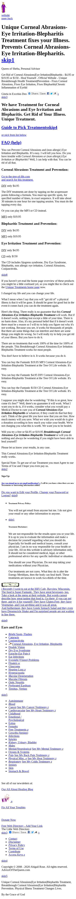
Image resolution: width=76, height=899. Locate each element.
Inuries (12, 739)
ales (11, 745)
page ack (7, 18)
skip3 (4, 97)
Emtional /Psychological (16, 718)
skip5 (4, 694)
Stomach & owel (18, 771)
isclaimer (14, 841)
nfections (13, 735)
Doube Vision (16, 647)
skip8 (4, 274)
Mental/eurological (19, 748)
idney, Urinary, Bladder (22, 742)
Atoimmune (15, 700)
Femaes (13, 726)
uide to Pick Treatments (24, 127)
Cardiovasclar (16, 710)
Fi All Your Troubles (13, 807)
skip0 (4, 620)
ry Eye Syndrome (19, 650)
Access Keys (16, 854)
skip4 (52, 127)
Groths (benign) (18, 732)
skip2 (4, 469)
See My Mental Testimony (47, 748)
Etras (11, 723)
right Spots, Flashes (20, 634)
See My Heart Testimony (41, 710)
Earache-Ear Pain (19, 653)
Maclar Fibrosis (17, 679)
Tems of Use (16, 848)
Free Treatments (18, 729)
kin (10, 767)
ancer (12, 707)
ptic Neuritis (16, 682)
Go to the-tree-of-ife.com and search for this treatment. (17, 178)
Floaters (14, 663)
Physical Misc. (17, 758)
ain (11, 755)
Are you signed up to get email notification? (20, 483)
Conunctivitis (16, 640)
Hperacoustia (16, 672)
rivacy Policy (16, 845)
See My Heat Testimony (42, 758)
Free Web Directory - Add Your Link (22, 825)
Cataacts (13, 637)
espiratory (14, 761)
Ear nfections (16, 656)
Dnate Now (8, 819)
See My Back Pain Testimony (31, 755)
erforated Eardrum (19, 685)
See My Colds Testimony (37, 761)
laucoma (14, 666)
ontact (12, 838)
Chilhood (14, 713)
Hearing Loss (17, 669)
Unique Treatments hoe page (22, 287)
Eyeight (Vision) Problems (23, 659)
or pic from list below (14, 134)
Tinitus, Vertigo (17, 688)
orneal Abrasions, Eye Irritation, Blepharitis (37, 643)
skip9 (14, 495)
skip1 (7, 60)
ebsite (5, 15)
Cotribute (14, 851)
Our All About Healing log (17, 789)
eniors (12, 764)
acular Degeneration (20, 675)
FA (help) (11, 142)
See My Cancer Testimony (33, 707)
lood (11, 704)
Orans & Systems (18, 751)
